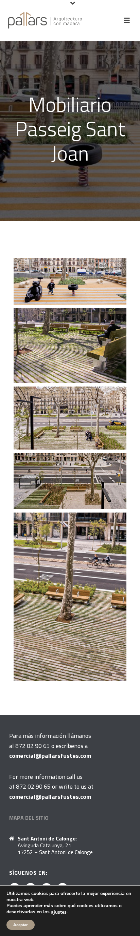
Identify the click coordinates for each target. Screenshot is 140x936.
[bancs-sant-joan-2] (70, 281)
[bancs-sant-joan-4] (70, 418)
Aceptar (20, 925)
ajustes (59, 912)
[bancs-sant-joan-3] (70, 345)
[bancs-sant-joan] (70, 597)
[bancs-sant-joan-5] (70, 481)
